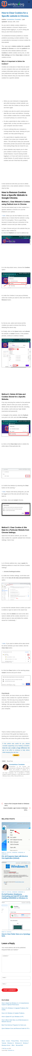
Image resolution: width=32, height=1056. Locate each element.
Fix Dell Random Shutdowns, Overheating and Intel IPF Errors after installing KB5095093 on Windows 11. (15, 896)
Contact (8, 1040)
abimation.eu (11, 1050)
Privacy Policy (15, 1040)
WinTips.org (5, 1048)
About (3, 1040)
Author (3, 761)
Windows (14, 852)
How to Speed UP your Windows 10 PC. (13, 1016)
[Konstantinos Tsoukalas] (5, 770)
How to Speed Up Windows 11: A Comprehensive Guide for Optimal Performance (15, 1003)
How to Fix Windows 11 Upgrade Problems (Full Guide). (15, 1008)
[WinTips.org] (13, 7)
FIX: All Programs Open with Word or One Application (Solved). (15, 857)
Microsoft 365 (19, 1045)
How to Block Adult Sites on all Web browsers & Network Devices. (15, 1020)
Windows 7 (26, 1043)
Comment (6, 955)
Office (13, 1045)
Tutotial (9, 852)
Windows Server (6, 1045)
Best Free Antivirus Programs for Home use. (14, 1025)
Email (5, 983)
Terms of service (24, 1040)
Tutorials (4, 1043)
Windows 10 (21, 852)
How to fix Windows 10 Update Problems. (13, 1013)
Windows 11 (5, 854)
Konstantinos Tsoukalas (14, 19)
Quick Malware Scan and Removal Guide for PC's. (16, 1028)
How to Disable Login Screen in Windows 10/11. (15, 809)
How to (4, 852)
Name (4, 977)
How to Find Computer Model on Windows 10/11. (16, 804)
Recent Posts (10, 761)
